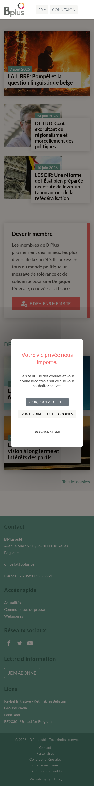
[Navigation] (85, 9)
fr (40, 9)
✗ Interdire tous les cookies (47, 414)
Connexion (63, 9)
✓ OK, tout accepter (47, 402)
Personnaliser (47, 432)
